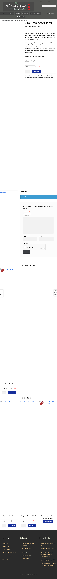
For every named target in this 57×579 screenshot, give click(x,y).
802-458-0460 (50, 1)
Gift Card (18, 13)
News (23, 552)
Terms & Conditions (8, 557)
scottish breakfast (40, 77)
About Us (5, 543)
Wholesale (5, 559)
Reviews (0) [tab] (3, 192)
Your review (26, 215)
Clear (38, 66)
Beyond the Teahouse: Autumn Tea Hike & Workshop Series (47, 554)
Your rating (26, 211)
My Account (20, 16)
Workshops (25, 13)
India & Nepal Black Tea (10, 20)
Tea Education (26, 555)
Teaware (11, 13)
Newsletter (6, 546)
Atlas (38, 13)
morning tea (33, 77)
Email (41, 236)
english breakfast (39, 75)
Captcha (26, 243)
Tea (4, 13)
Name (25, 236)
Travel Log (25, 558)
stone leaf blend (49, 77)
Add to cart (37, 71)
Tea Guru (32, 13)
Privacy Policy (6, 549)
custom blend (31, 75)
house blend (47, 75)
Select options (48, 521)
